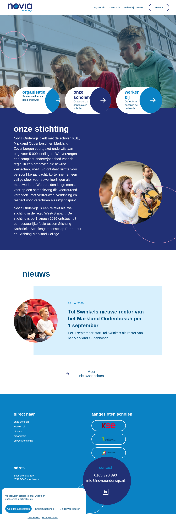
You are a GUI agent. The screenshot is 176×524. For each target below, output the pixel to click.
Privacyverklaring (50, 517)
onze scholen (21, 421)
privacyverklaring (23, 440)
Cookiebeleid (34, 517)
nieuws (18, 431)
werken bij (19, 426)
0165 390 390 (105, 475)
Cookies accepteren (18, 508)
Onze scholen (114, 7)
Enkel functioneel (44, 508)
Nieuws (139, 7)
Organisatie (99, 7)
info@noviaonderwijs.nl (105, 480)
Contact (159, 7)
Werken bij (129, 7)
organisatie (20, 435)
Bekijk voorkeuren (70, 508)
